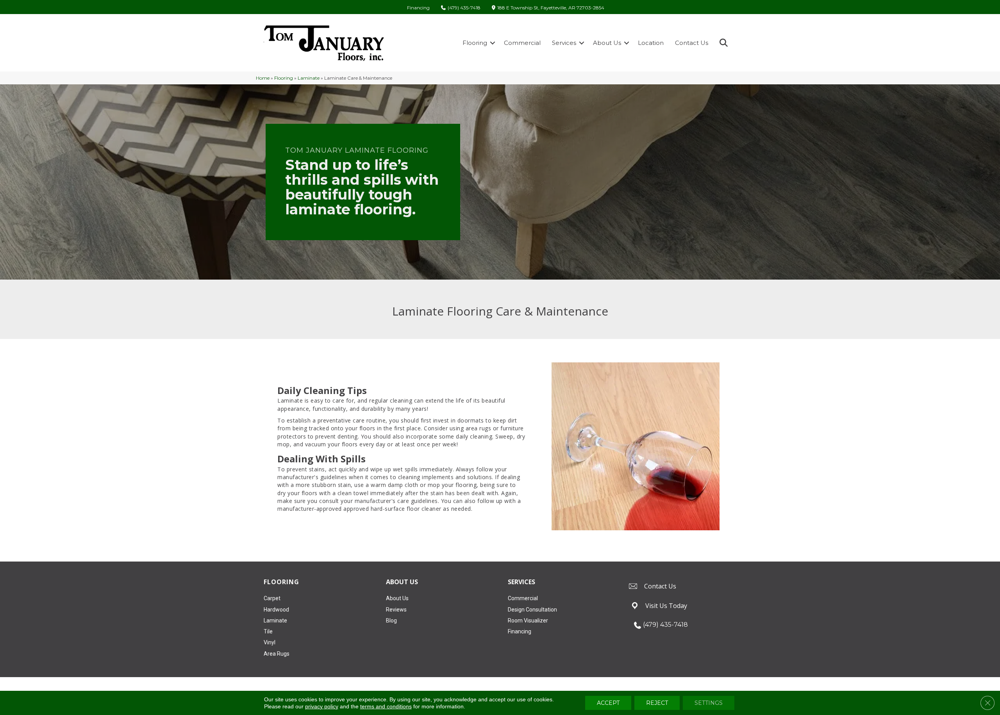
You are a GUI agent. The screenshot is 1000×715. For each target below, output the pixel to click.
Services (564, 42)
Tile (268, 631)
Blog (391, 620)
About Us (607, 42)
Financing (418, 7)
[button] (492, 42)
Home (263, 78)
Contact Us (691, 42)
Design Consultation (532, 609)
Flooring (474, 42)
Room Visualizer (528, 620)
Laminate (309, 78)
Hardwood (276, 609)
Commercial (522, 42)
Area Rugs (276, 654)
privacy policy (321, 706)
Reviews (396, 609)
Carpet (272, 598)
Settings (709, 702)
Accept (608, 702)
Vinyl (269, 642)
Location (651, 42)
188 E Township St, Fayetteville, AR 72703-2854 (550, 8)
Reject (657, 702)
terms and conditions (386, 706)
